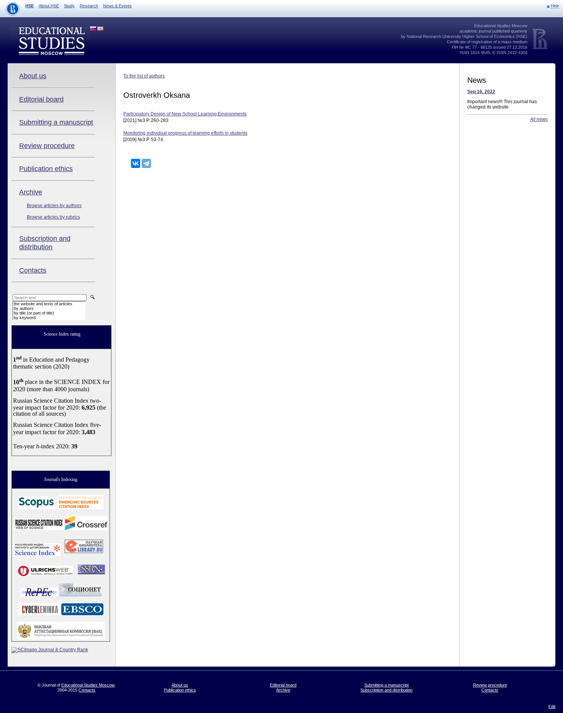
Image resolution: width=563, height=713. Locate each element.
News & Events (117, 5)
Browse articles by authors (54, 205)
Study (69, 5)
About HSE (49, 5)
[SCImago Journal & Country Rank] (49, 649)
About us (32, 76)
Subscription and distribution (44, 243)
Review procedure (47, 146)
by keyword (25, 317)
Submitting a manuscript (56, 122)
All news (539, 119)
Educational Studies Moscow (87, 685)
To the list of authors (144, 76)
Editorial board (41, 99)
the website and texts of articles (43, 303)
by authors (24, 308)
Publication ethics (46, 169)
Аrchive (30, 192)
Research (89, 5)
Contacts (32, 270)
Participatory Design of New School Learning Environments (185, 114)
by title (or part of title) (34, 313)
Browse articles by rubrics (53, 217)
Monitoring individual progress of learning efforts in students (185, 133)
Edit (551, 706)
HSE (29, 5)
